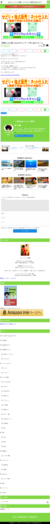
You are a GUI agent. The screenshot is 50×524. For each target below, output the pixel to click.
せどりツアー (7, 358)
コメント (3, 199)
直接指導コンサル (6, 349)
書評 (5, 441)
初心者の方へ (7, 391)
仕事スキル (4, 474)
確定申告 (6, 465)
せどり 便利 (7, 414)
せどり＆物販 (5, 377)
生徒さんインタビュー (9, 354)
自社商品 (6, 423)
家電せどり (6, 395)
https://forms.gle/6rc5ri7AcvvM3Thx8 (10, 75)
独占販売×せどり (6, 345)
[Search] (47, 502)
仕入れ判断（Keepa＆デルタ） (9, 335)
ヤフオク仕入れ (7, 382)
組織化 (5, 469)
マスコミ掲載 (7, 455)
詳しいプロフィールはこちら (24, 136)
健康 (3, 483)
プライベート (5, 488)
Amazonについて (8, 418)
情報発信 (4, 451)
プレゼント (3, 113)
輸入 (5, 428)
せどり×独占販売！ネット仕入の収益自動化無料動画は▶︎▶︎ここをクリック (25, 6)
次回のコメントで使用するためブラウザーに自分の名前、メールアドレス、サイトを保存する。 (20, 227)
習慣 (5, 446)
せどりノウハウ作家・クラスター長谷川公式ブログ (25, 2)
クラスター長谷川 (41, 46)
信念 (5, 437)
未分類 (3, 492)
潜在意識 (4, 340)
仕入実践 (6, 405)
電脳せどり (6, 409)
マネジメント (5, 460)
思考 (3, 432)
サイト (2, 222)
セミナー (6, 368)
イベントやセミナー (7, 363)
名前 (2, 213)
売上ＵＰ (6, 386)
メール (3, 217)
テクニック (6, 400)
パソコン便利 (7, 478)
